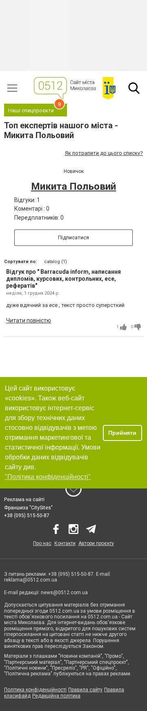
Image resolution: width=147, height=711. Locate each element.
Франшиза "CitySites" (28, 508)
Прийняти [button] (122, 432)
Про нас (42, 543)
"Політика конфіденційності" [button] (48, 476)
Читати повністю (28, 320)
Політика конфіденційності (35, 690)
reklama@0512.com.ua (30, 580)
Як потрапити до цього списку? (104, 153)
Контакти (65, 543)
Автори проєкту (96, 543)
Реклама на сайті (24, 499)
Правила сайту (85, 690)
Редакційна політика (56, 696)
